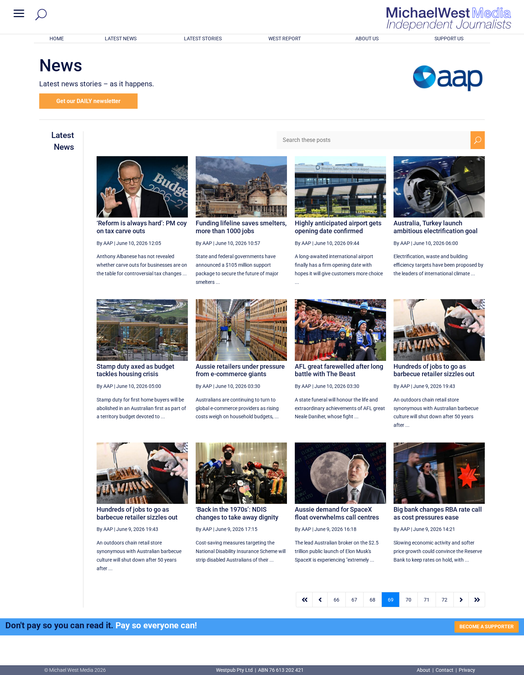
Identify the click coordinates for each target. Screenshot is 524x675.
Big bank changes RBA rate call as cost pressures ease (438, 513)
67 (354, 600)
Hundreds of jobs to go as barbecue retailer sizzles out (434, 370)
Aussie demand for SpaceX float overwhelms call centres (337, 513)
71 (427, 600)
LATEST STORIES (203, 38)
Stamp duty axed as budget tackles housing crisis (135, 370)
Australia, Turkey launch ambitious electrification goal (436, 227)
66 (336, 600)
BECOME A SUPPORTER (486, 626)
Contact (444, 670)
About (424, 670)
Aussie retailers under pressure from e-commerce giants (240, 370)
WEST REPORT (284, 38)
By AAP (105, 243)
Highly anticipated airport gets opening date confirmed (338, 227)
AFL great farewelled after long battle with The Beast (339, 370)
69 (391, 600)
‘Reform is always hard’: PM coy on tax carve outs (142, 227)
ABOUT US (367, 38)
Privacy (467, 670)
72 (444, 600)
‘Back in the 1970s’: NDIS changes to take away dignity (237, 513)
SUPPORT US (449, 38)
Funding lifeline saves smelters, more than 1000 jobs (241, 227)
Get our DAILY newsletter (88, 101)
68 (372, 600)
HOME (57, 38)
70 (408, 600)
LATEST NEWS (121, 38)
